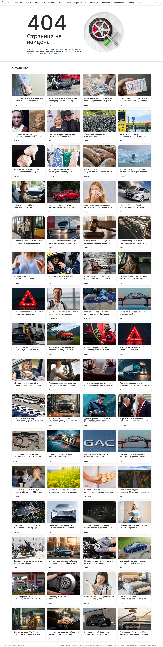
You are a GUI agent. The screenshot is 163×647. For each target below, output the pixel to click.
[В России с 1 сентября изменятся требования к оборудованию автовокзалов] (28, 233)
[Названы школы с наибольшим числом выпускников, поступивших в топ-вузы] (134, 517)
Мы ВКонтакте (65, 645)
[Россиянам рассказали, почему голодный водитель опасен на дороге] (63, 375)
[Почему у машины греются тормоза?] (63, 589)
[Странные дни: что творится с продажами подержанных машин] (28, 411)
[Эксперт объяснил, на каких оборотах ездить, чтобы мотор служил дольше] (99, 517)
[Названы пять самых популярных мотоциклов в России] (28, 553)
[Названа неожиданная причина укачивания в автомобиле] (134, 268)
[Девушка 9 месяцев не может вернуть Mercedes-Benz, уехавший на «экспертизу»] (134, 553)
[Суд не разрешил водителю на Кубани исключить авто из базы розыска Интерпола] (99, 375)
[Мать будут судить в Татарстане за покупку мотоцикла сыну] (63, 90)
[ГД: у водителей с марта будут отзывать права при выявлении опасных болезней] (28, 375)
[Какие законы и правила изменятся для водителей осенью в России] (63, 411)
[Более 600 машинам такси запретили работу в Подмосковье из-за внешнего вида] (63, 446)
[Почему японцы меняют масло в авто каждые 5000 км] (99, 553)
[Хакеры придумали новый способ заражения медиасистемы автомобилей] (63, 624)
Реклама (21, 645)
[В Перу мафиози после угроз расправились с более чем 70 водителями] (99, 268)
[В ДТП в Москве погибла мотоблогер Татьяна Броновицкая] (134, 340)
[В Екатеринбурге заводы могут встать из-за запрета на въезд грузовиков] (63, 233)
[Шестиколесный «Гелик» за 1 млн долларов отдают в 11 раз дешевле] (99, 624)
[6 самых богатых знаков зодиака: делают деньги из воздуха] (63, 304)
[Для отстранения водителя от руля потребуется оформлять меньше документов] (99, 411)
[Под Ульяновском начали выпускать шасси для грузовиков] (134, 375)
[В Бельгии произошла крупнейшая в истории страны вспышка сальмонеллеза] (99, 482)
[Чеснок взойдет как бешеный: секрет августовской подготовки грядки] (28, 162)
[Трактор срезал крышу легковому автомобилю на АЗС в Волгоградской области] (28, 589)
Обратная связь (110, 645)
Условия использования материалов (92, 645)
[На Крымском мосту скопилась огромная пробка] (134, 304)
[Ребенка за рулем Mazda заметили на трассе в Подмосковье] (28, 197)
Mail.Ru (4, 645)
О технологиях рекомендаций (127, 645)
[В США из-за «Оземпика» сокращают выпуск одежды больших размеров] (63, 162)
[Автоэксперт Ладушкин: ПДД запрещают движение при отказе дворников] (134, 624)
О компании (12, 645)
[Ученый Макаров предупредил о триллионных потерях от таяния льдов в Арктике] (134, 162)
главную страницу (51, 54)
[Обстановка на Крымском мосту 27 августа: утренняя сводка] (134, 446)
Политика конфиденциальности (149, 645)
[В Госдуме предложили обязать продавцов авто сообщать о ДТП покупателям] (63, 553)
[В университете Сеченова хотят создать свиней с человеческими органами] (99, 162)
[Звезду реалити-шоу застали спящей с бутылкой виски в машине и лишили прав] (28, 340)
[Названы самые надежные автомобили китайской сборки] (63, 197)
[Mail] (3, 2)
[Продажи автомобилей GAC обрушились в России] (99, 446)
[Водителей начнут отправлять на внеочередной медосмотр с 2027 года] (99, 90)
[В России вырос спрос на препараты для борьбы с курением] (28, 268)
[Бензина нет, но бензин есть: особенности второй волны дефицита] (134, 126)
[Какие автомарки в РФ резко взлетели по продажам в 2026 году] (63, 340)
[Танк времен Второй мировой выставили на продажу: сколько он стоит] (28, 446)
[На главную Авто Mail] (8, 2)
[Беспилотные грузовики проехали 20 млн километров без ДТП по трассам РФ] (134, 482)
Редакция (75, 645)
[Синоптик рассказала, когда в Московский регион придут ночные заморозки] (28, 517)
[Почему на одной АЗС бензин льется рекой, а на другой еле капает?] (28, 624)
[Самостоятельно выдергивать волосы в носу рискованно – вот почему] (99, 197)
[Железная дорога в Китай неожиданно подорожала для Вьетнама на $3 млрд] (134, 233)
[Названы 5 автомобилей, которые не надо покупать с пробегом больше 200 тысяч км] (134, 197)
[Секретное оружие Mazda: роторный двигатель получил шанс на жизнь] (63, 517)
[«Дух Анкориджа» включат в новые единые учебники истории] (134, 411)
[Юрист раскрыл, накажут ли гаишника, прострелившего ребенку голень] (99, 233)
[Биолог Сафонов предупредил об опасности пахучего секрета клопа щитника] (99, 589)
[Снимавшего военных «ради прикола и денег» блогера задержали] (99, 304)
